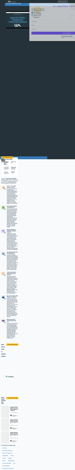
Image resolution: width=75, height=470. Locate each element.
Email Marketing (5, 455)
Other (14, 463)
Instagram (10, 458)
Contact (48, 1)
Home (26, 1)
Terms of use (65, 36)
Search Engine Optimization (7, 450)
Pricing (35, 1)
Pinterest (4, 460)
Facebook (4, 458)
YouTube (12, 455)
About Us (30, 1)
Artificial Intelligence (6, 465)
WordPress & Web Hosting (7, 453)
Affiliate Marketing (11, 460)
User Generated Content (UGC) (8, 468)
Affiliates (39, 1)
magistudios (14, 415)
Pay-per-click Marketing (6, 463)
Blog (44, 1)
